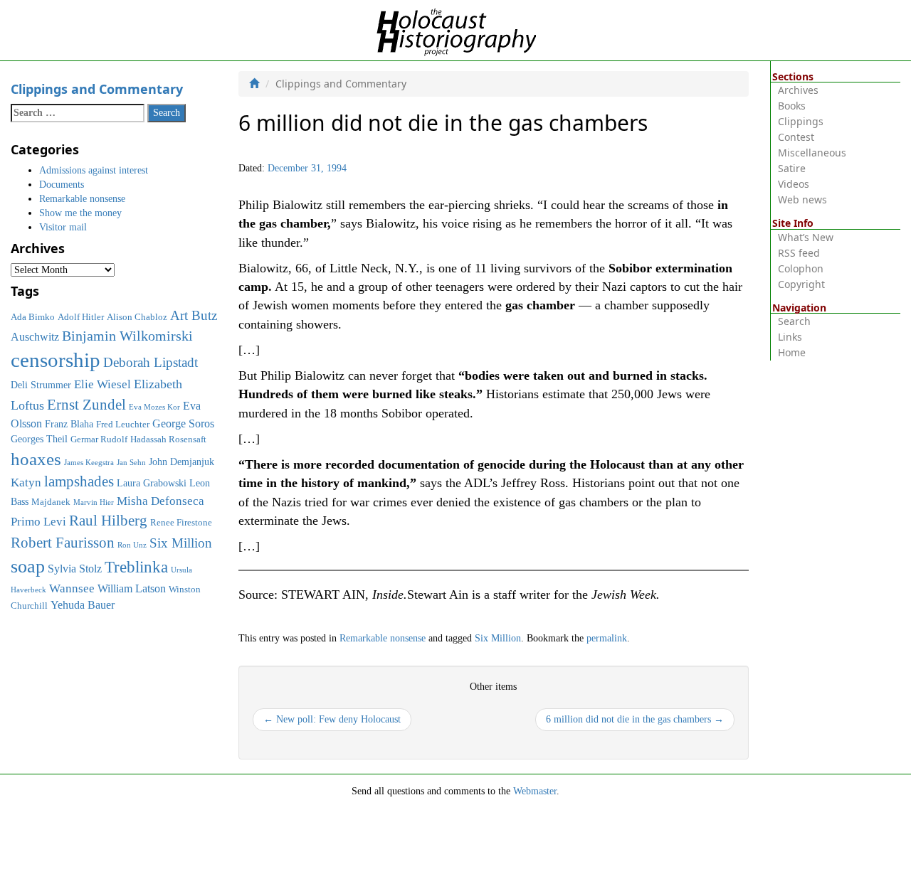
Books (792, 105)
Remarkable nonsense (382, 638)
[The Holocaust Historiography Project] (456, 29)
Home (792, 352)
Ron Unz (132, 545)
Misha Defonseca (160, 501)
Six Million (498, 638)
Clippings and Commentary (97, 88)
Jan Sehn (131, 463)
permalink (606, 638)
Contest (796, 137)
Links (790, 336)
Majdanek (50, 502)
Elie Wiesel (102, 384)
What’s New (805, 237)
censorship (55, 359)
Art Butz (193, 315)
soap (28, 566)
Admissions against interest (93, 170)
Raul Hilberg (108, 520)
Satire (792, 168)
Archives (798, 90)
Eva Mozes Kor (154, 407)
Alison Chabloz (137, 317)
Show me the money (80, 213)
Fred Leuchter (122, 425)
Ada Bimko (33, 317)
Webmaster (535, 791)
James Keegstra (89, 463)
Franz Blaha (69, 424)
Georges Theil (39, 438)
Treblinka (136, 567)
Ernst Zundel (86, 404)
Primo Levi (38, 521)
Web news (802, 199)
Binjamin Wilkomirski (127, 335)
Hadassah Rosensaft (168, 439)
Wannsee (72, 588)
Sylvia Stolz (75, 569)
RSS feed (799, 253)
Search (794, 321)
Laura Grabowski (151, 483)
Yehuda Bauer (83, 605)
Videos (793, 184)
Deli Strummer (41, 384)
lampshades (79, 481)
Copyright (801, 284)
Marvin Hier (93, 502)
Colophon (800, 268)
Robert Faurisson (63, 542)
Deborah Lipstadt (150, 362)
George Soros (183, 423)
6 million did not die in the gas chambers (635, 719)
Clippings (800, 121)
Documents (61, 184)
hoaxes (36, 459)
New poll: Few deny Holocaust (332, 719)
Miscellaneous (812, 152)
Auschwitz (35, 337)
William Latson (132, 588)
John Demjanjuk (181, 461)
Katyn (26, 482)
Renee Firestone (181, 523)
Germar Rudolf (98, 439)
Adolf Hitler (81, 317)
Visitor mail (63, 227)
